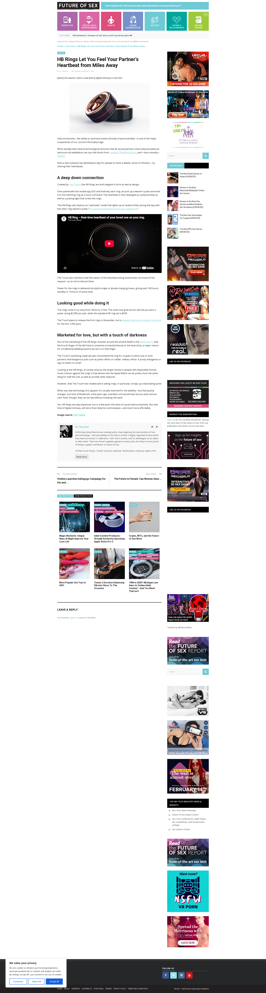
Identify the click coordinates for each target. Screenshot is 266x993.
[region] (36, 972)
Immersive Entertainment (69, 512)
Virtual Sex (99, 512)
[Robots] (111, 21)
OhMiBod (124, 152)
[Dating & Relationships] (177, 21)
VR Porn (63, 505)
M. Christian (63, 71)
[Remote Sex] (67, 21)
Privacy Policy (120, 988)
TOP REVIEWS (175, 165)
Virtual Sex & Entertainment (104, 508)
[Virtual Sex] (89, 21)
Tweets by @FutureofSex (179, 627)
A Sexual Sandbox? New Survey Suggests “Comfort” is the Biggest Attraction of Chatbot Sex (116, 35)
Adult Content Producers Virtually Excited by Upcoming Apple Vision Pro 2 (109, 538)
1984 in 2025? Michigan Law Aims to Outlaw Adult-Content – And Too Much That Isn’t (143, 586)
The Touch (74, 184)
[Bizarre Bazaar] (198, 21)
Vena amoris (146, 341)
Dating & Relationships (75, 505)
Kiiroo (133, 152)
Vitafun (61, 155)
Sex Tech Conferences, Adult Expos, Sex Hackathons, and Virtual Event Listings (189, 821)
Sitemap (108, 988)
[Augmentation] (133, 21)
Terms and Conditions (138, 988)
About (67, 988)
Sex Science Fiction (181, 829)
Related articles (65, 496)
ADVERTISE (75, 988)
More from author (83, 496)
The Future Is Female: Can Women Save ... (138, 478)
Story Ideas (98, 988)
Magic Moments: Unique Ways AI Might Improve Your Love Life (74, 538)
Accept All (54, 981)
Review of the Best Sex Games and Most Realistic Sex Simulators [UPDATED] (191, 204)
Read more (81, 456)
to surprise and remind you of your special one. (113, 208)
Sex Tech (70, 46)
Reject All (36, 981)
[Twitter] (157, 426)
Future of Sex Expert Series (185, 814)
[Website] (152, 426)
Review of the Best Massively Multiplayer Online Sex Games (192, 190)
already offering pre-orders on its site (141, 320)
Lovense (113, 152)
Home (60, 46)
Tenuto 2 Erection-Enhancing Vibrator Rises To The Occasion (109, 585)
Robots (62, 508)
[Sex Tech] (155, 21)
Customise (18, 981)
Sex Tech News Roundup (184, 810)
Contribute (86, 988)
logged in (73, 617)
